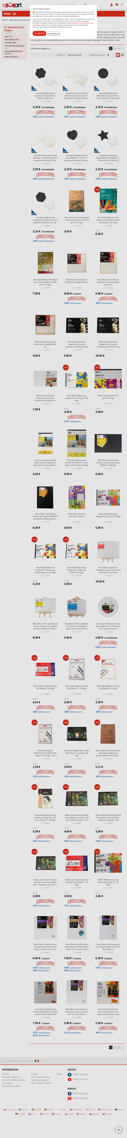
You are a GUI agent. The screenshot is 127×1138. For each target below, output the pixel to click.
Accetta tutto (39, 33)
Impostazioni (53, 33)
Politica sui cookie (77, 23)
